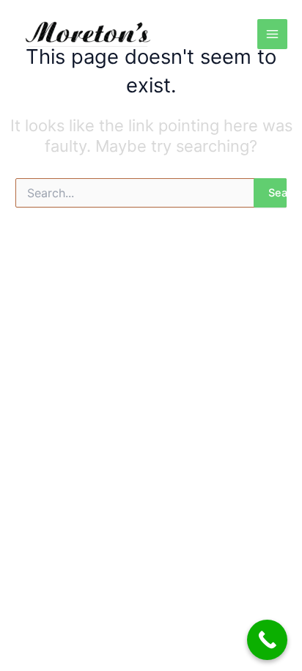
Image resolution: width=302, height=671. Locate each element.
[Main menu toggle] (272, 34)
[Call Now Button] (267, 640)
